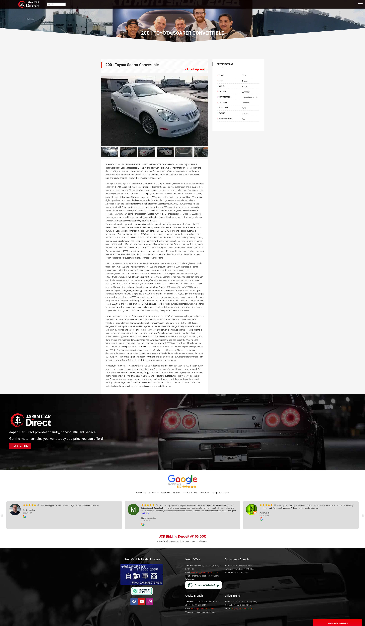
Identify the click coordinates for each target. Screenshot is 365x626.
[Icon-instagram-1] (149, 601)
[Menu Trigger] (360, 4)
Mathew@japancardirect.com (204, 572)
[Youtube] (141, 601)
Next (212, 152)
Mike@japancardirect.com (202, 608)
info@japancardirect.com (242, 608)
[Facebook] (134, 601)
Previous (97, 111)
